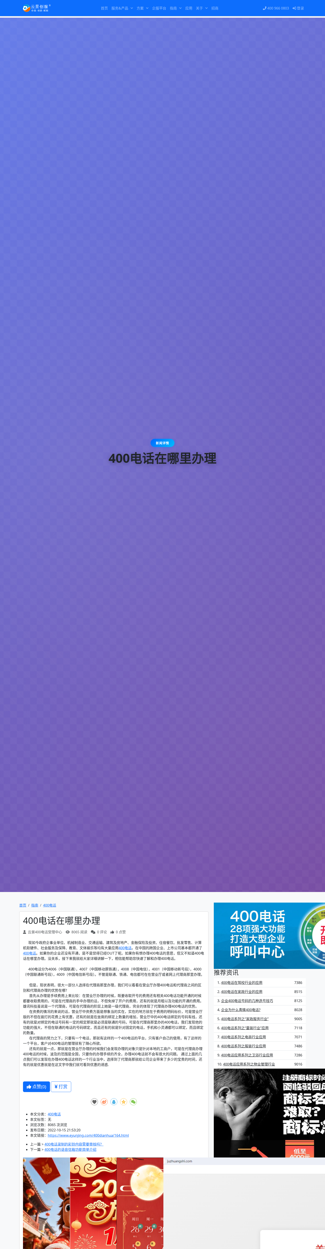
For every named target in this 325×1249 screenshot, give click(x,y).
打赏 (62, 1087)
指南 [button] (174, 8)
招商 (214, 8)
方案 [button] (141, 8)
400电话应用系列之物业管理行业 (249, 1064)
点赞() (38, 1087)
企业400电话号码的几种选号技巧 (247, 1000)
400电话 (49, 905)
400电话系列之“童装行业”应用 (245, 1028)
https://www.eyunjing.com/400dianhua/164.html (88, 1135)
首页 (104, 8)
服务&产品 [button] (120, 8)
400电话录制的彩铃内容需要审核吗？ (73, 1144)
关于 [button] (200, 8)
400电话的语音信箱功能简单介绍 (70, 1149)
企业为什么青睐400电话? (240, 1009)
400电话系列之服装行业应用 (243, 1046)
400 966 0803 (277, 8)
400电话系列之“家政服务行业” (245, 1018)
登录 (300, 8)
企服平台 (159, 8)
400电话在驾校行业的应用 (241, 982)
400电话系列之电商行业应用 (243, 1037)
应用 (188, 8)
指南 (34, 905)
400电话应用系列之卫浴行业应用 (247, 1055)
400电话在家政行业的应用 (241, 991)
